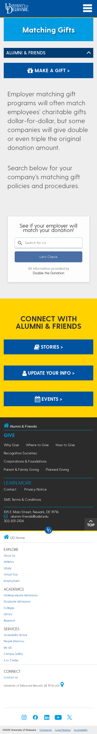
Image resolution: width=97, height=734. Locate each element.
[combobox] (48, 243)
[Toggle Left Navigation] (89, 53)
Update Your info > (51, 373)
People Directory (14, 641)
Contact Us (11, 677)
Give (9, 435)
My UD (8, 647)
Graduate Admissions (17, 601)
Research (9, 620)
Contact (10, 489)
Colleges (9, 607)
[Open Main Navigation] (87, 8)
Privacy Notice (35, 489)
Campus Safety (13, 653)
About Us (9, 555)
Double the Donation (48, 273)
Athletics (9, 561)
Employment (12, 580)
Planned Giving (57, 469)
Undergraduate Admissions (21, 595)
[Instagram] (24, 718)
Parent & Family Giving (21, 469)
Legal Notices (63, 730)
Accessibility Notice (15, 634)
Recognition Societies (20, 453)
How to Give (65, 445)
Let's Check (48, 257)
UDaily (7, 568)
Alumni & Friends (26, 52)
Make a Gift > (51, 70)
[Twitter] (69, 718)
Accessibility (81, 730)
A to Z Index (11, 660)
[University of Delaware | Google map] (62, 685)
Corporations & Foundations (25, 461)
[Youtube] (58, 718)
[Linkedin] (46, 718)
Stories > (51, 347)
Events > (51, 399)
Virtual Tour (11, 574)
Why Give (11, 445)
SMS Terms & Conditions (22, 499)
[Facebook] (35, 718)
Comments (46, 730)
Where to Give (37, 445)
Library (8, 614)
